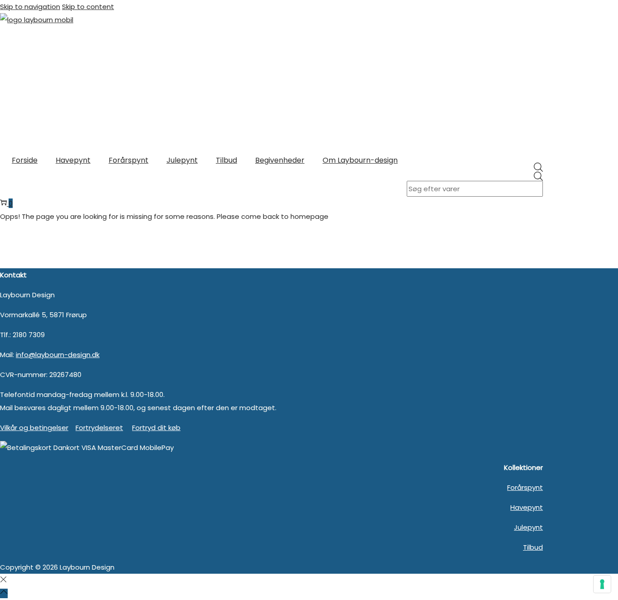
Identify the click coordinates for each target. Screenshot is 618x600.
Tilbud (533, 547)
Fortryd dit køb (156, 427)
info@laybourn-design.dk (58, 354)
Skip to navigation (30, 6)
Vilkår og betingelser (34, 427)
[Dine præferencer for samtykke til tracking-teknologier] (602, 584)
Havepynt (526, 507)
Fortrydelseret (99, 427)
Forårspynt (525, 487)
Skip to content (88, 6)
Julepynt (528, 527)
